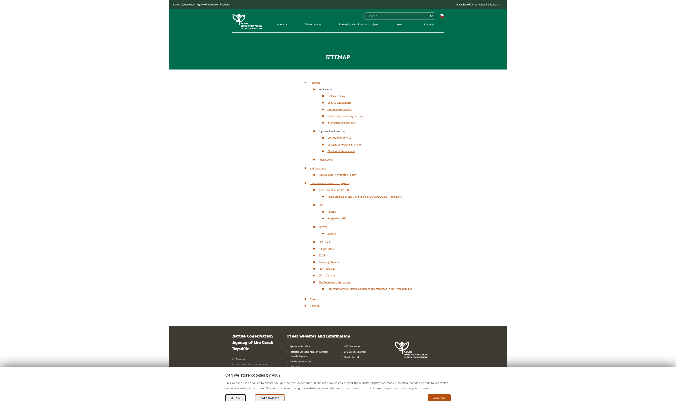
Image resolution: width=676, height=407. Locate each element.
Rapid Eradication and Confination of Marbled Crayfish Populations (364, 196)
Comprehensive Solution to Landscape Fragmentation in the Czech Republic (369, 288)
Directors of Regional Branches (344, 144)
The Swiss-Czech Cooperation (335, 282)
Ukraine (331, 211)
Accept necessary (270, 398)
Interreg (323, 226)
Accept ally (439, 398)
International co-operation (341, 122)
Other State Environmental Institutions (477, 4)
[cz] (441, 16)
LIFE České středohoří (354, 351)
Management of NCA (339, 137)
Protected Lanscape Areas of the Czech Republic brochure (309, 354)
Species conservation (339, 102)
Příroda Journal (351, 357)
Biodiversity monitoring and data (345, 116)
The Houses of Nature (300, 361)
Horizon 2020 (326, 248)
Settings (235, 398)
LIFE (321, 205)
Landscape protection (339, 109)
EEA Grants (325, 242)
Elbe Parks (295, 366)
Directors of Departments (341, 151)
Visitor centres (318, 168)
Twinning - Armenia (329, 262)
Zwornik (331, 233)
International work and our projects (329, 183)
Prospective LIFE (336, 218)
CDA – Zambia (326, 275)
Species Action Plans (300, 346)
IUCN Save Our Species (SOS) (335, 189)
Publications (325, 159)
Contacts (315, 305)
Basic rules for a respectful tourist (337, 174)
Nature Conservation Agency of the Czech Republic (201, 4)
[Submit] (431, 16)
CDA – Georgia (327, 268)
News (313, 299)
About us (315, 82)
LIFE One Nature (352, 346)
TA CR (322, 255)
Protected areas (336, 95)
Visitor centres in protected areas (252, 364)
